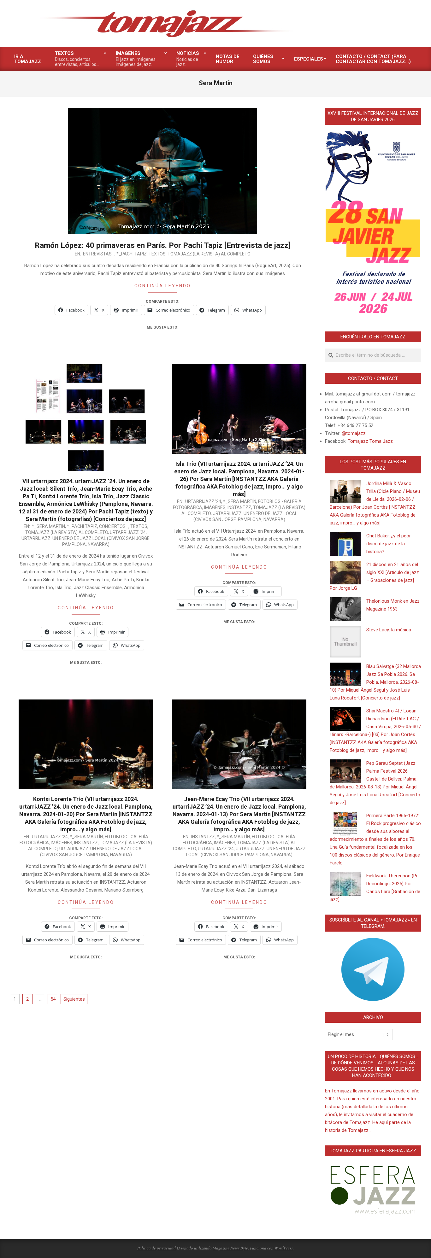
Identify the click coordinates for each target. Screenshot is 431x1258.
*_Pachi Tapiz (131, 253)
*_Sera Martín (48, 526)
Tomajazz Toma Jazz (370, 441)
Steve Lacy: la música (388, 630)
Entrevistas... (99, 253)
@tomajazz (354, 433)
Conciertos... (113, 526)
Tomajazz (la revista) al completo (209, 253)
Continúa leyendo (162, 285)
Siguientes (74, 999)
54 (53, 999)
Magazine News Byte (230, 1248)
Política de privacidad (156, 1248)
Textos (157, 253)
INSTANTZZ (239, 507)
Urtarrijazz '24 (128, 532)
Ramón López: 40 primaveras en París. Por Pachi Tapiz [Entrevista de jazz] (163, 245)
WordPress (284, 1248)
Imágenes (215, 507)
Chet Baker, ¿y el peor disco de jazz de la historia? (388, 543)
